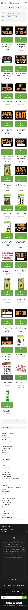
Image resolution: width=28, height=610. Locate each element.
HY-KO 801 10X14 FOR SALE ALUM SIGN (20, 271)
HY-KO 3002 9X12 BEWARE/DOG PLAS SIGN (21, 46)
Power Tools (5, 485)
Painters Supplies (6, 481)
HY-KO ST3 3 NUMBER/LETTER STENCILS (7, 186)
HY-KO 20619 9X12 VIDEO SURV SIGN (20, 383)
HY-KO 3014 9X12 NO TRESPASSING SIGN (7, 102)
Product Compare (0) (13, 13)
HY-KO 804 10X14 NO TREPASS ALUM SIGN (7, 355)
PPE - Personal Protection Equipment (12, 487)
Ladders (4, 463)
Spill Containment (7, 496)
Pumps (4, 489)
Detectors (4, 439)
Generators (5, 450)
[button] (5, 2)
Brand (12, 7)
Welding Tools (5, 513)
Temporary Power (6, 502)
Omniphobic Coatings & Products (11, 478)
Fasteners (4, 444)
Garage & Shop (6, 448)
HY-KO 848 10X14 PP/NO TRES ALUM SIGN (20, 186)
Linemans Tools (6, 472)
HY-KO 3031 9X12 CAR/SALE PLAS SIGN (7, 327)
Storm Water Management (9, 498)
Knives (3, 461)
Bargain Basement (7, 517)
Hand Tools (5, 452)
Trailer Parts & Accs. (7, 507)
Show (3, 20)
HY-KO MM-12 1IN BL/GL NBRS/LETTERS (7, 214)
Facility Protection (7, 446)
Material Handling (6, 474)
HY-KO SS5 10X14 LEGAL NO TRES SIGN (7, 271)
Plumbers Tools (6, 483)
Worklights (5, 515)
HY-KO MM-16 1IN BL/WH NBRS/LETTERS (7, 383)
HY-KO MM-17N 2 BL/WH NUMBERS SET (7, 242)
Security (4, 494)
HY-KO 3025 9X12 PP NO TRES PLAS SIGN (7, 129)
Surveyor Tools (6, 500)
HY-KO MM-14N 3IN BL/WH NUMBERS (21, 214)
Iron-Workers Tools (7, 459)
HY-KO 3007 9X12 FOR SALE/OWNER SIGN (7, 157)
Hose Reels (5, 455)
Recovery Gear (6, 491)
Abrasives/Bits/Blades (7, 433)
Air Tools (4, 435)
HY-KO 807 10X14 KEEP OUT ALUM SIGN (21, 327)
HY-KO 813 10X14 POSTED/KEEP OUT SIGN (21, 243)
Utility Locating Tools (7, 509)
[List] (5, 13)
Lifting (3, 470)
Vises (3, 511)
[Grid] (3, 13)
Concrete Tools (6, 437)
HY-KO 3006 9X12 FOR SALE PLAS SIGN (7, 74)
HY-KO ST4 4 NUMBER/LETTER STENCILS (7, 299)
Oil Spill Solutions (6, 476)
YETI (3, 431)
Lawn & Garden (6, 468)
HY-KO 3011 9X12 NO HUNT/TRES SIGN (21, 74)
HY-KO (17, 7)
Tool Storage (5, 504)
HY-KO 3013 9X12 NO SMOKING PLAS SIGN (7, 45)
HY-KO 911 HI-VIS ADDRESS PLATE (7, 411)
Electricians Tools (6, 442)
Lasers (3, 465)
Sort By (4, 16)
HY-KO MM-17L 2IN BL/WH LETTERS (20, 355)
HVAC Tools (5, 457)
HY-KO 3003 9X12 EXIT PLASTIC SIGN (20, 129)
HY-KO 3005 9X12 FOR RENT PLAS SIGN (20, 157)
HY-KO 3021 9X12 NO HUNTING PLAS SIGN (21, 102)
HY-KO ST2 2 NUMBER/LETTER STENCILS (21, 299)
